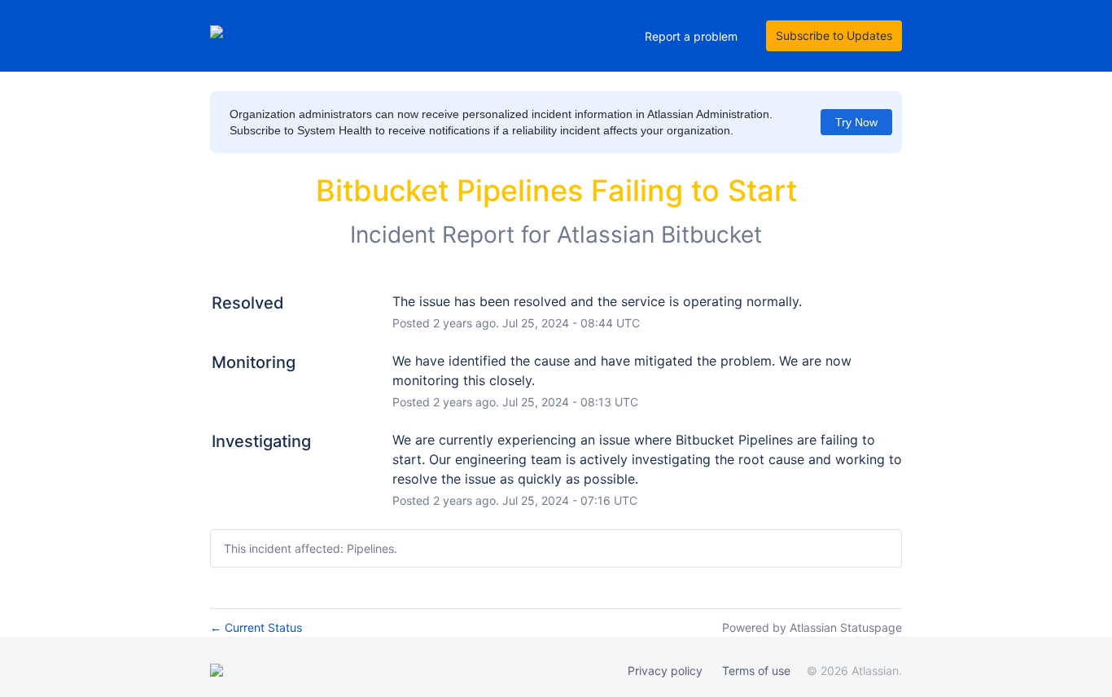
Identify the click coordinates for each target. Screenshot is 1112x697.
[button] (834, 35)
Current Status (256, 627)
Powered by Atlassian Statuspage (812, 627)
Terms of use (756, 670)
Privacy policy (665, 670)
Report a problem (691, 36)
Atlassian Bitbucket (659, 234)
